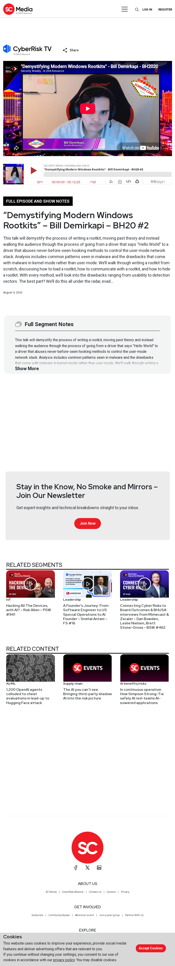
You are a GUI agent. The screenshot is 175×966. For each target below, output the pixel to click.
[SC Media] (17, 9)
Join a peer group (109, 915)
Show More (27, 368)
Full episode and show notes (37, 201)
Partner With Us (134, 915)
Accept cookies (151, 948)
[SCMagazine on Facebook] (76, 867)
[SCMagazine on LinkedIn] (99, 867)
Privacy (125, 891)
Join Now (87, 523)
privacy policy (64, 960)
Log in (147, 9)
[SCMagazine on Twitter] (87, 867)
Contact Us (95, 891)
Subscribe (37, 915)
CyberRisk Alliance (73, 891)
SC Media (51, 891)
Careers (111, 891)
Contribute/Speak (59, 915)
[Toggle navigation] (125, 9)
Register (165, 9)
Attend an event (84, 915)
